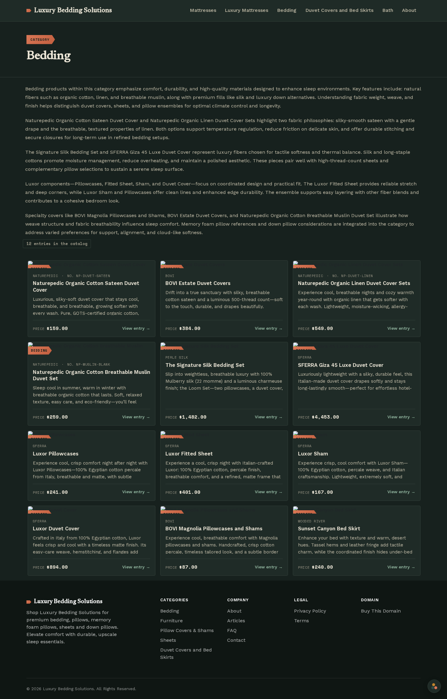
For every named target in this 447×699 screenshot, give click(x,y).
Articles (236, 620)
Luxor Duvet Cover (56, 528)
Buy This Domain (381, 611)
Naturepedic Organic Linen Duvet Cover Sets (354, 283)
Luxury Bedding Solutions (73, 10)
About (409, 10)
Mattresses (203, 10)
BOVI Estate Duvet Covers (197, 283)
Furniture (171, 620)
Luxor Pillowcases (55, 454)
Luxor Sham (313, 454)
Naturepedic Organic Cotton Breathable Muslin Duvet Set (91, 375)
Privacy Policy (310, 611)
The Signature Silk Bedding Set (204, 365)
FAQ (232, 630)
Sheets (168, 640)
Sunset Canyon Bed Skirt (329, 528)
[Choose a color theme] (434, 686)
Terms (301, 620)
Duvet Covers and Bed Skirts (339, 10)
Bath (387, 10)
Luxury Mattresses (246, 10)
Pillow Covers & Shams (187, 630)
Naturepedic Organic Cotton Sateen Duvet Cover (86, 286)
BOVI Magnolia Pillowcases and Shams (213, 528)
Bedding (286, 10)
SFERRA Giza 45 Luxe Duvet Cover (340, 365)
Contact (236, 640)
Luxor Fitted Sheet (189, 454)
